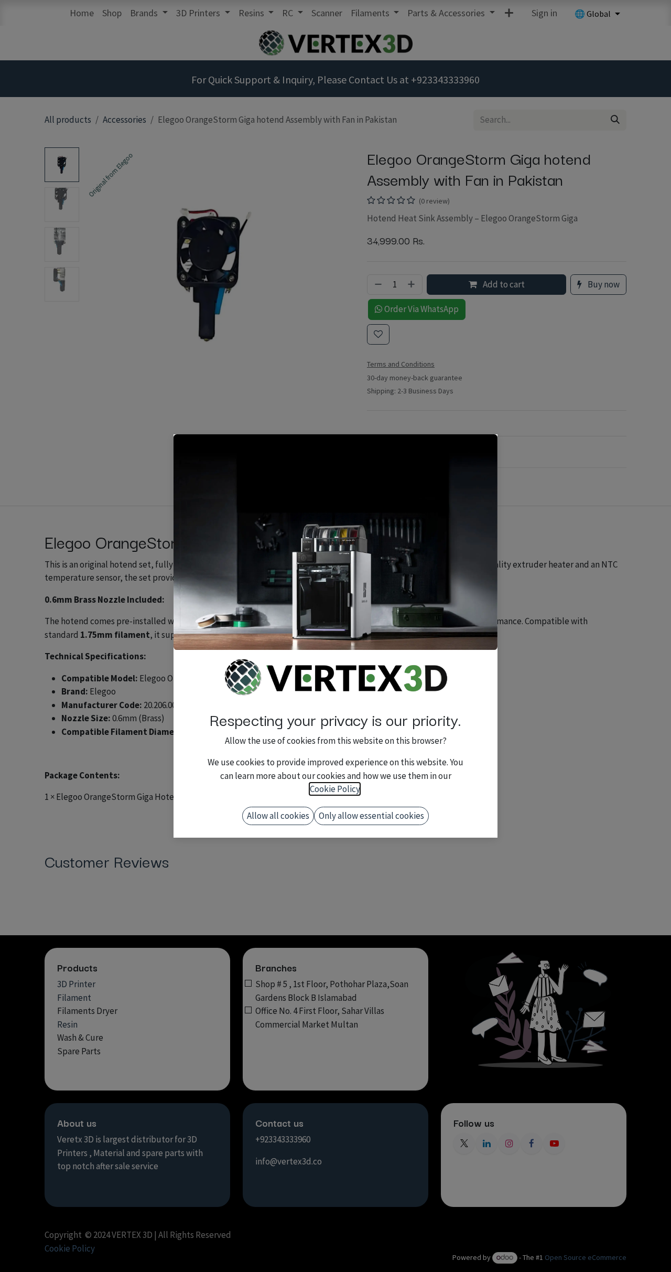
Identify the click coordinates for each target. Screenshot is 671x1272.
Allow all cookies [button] (278, 815)
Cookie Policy (335, 789)
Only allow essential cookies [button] (371, 815)
